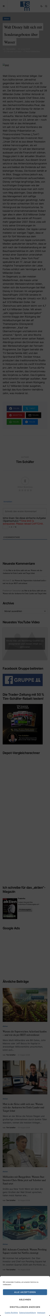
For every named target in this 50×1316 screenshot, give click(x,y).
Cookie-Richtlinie (11, 1313)
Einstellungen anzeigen (25, 1307)
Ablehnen (25, 1299)
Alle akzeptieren (25, 1292)
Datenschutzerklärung (27, 1313)
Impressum (41, 1313)
